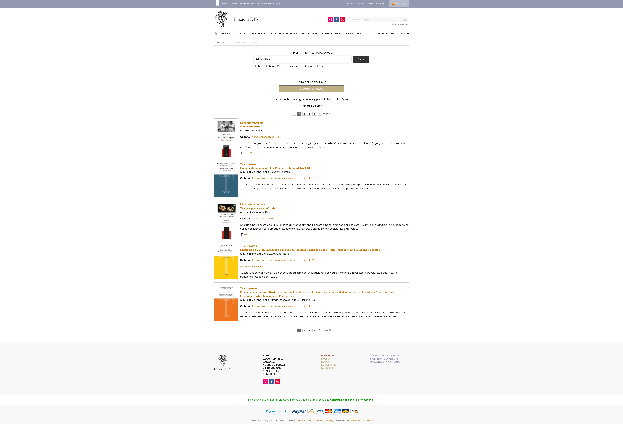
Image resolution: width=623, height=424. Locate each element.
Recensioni (247, 153)
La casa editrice (273, 358)
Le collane (328, 365)
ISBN (320, 66)
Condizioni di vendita (355, 3)
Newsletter (385, 33)
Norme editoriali (274, 365)
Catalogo (242, 33)
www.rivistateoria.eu (251, 266)
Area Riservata (377, 3)
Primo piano (328, 355)
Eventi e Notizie (261, 33)
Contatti (403, 33)
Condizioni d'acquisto (384, 355)
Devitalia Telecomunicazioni (361, 421)
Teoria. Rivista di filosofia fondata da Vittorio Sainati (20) (283, 306)
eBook (325, 362)
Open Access (353, 33)
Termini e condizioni (305, 421)
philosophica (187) (262, 218)
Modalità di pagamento (385, 362)
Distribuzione (309, 33)
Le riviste (327, 368)
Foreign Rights (332, 33)
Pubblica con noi (286, 33)
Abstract (309, 66)
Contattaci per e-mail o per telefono (351, 400)
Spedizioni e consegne (384, 358)
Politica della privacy (324, 421)
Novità (325, 358)
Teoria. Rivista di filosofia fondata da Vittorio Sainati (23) (283, 260)
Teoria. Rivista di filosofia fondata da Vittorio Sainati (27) (283, 178)
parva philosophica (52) (265, 136)
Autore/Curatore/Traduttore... (284, 66)
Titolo (261, 66)
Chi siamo (226, 33)
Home (217, 43)
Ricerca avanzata (400, 24)
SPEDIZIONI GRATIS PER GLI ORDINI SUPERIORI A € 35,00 (251, 3)
